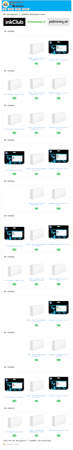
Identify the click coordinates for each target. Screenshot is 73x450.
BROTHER (25, 9)
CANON (10, 9)
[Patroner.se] (59, 21)
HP (4, 9)
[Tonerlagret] (36, 21)
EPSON (17, 9)
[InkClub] (14, 21)
